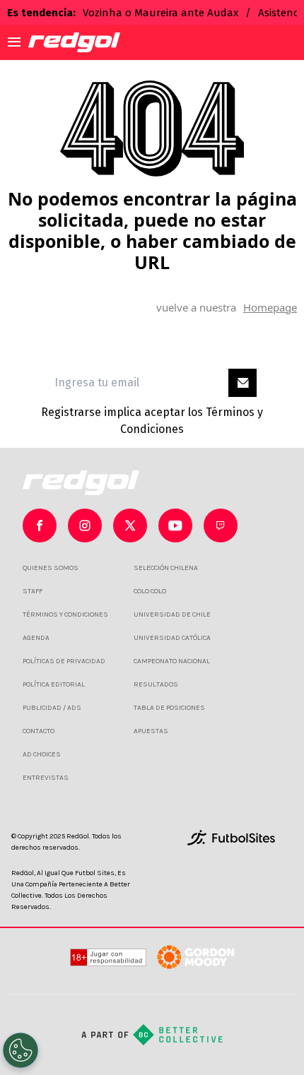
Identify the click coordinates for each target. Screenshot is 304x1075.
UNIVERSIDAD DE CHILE (172, 614)
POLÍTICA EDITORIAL (54, 684)
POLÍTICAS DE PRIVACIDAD (64, 661)
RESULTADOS (156, 684)
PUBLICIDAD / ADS (52, 707)
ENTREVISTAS (46, 777)
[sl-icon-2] (130, 525)
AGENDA (36, 638)
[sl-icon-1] (85, 525)
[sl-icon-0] (40, 525)
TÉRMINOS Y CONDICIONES (65, 614)
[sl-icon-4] (221, 525)
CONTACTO (38, 731)
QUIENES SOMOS (50, 568)
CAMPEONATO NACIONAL (172, 661)
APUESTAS (151, 731)
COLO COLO (150, 591)
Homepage (270, 307)
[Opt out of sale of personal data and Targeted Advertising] (20, 1050)
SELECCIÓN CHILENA (166, 568)
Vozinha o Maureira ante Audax (160, 12)
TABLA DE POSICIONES (169, 707)
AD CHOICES (42, 754)
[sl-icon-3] (175, 525)
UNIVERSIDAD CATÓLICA (172, 638)
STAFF (32, 591)
